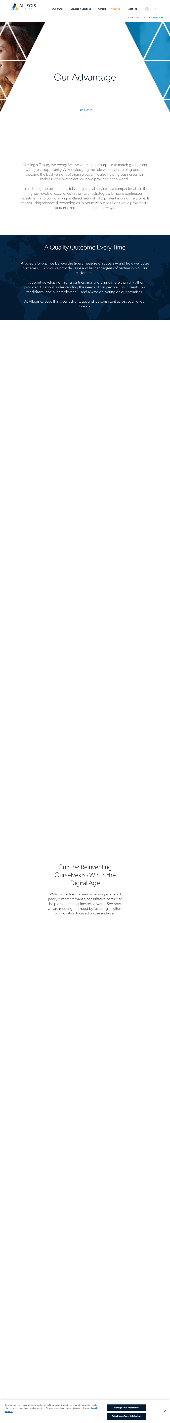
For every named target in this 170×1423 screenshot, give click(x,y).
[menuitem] (58, 9)
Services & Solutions (81, 8)
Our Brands (57, 8)
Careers (102, 8)
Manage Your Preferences (126, 1407)
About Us (115, 8)
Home (23, 8)
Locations (132, 8)
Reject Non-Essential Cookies (127, 1416)
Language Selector (145, 9)
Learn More (85, 110)
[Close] (164, 1411)
